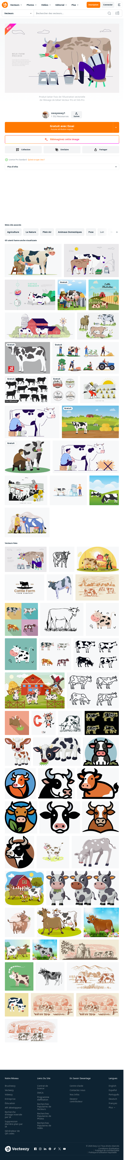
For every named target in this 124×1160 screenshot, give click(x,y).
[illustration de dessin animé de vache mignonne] (101, 750)
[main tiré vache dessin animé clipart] (19, 921)
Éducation (10, 1101)
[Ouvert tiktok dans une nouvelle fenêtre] (55, 1147)
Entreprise (10, 1097)
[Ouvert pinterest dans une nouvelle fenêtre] (50, 1147)
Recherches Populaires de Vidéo (43, 1124)
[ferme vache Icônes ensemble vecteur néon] (102, 722)
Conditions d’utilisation (106, 1147)
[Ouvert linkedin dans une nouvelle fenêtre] (45, 1147)
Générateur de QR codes (12, 1131)
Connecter (108, 4)
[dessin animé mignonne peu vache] (18, 750)
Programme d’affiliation (42, 1097)
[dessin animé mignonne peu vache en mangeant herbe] (57, 750)
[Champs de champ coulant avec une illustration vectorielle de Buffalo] (26, 489)
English (110, 1084)
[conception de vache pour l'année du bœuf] (27, 356)
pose (90, 230)
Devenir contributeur (74, 1098)
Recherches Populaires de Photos (43, 1115)
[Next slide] (112, 230)
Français (110, 1101)
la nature (31, 230)
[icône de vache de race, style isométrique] (60, 586)
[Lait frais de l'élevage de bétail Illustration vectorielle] (91, 259)
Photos (30, 4)
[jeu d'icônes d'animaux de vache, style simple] (96, 653)
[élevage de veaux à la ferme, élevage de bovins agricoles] (95, 851)
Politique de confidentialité (105, 1149)
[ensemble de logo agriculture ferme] (64, 388)
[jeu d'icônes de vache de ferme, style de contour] (93, 689)
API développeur (13, 1106)
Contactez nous (76, 1088)
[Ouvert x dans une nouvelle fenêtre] (59, 1147)
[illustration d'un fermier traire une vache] (68, 489)
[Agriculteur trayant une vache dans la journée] (72, 293)
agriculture (13, 230)
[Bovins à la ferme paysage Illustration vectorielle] (103, 293)
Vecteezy (9, 1088)
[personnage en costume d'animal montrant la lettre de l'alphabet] (43, 722)
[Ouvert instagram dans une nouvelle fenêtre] (40, 1147)
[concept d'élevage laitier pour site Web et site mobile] (27, 521)
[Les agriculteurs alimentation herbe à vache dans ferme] (98, 558)
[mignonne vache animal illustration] (102, 618)
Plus (74, 4)
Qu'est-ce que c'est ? (36, 159)
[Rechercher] (109, 13)
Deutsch (110, 1097)
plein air (47, 230)
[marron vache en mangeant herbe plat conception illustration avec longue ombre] (17, 722)
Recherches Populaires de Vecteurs (43, 1105)
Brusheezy (10, 1084)
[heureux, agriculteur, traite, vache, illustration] (33, 259)
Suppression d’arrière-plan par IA (12, 1123)
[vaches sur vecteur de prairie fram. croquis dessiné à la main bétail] (89, 948)
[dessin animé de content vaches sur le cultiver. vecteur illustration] (35, 689)
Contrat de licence (41, 1085)
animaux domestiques (70, 230)
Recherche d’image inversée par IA (12, 1113)
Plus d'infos (12, 165)
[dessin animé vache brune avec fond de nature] (101, 921)
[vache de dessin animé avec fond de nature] (45, 948)
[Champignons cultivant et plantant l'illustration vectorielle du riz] (99, 388)
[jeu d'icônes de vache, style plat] (21, 618)
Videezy (9, 1093)
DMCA (39, 1091)
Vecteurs (14, 4)
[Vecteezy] (5, 5)
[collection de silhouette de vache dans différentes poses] (26, 388)
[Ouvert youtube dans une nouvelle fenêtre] (64, 1147)
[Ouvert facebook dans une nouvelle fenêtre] (35, 1147)
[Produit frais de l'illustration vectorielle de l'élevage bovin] (30, 293)
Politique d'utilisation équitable (100, 1150)
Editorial (59, 4)
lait (102, 230)
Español (110, 1088)
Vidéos (44, 4)
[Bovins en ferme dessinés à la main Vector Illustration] (98, 324)
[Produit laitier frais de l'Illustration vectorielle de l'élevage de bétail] (26, 558)
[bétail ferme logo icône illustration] (24, 586)
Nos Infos (73, 1093)
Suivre (76, 116)
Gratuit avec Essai (62, 127)
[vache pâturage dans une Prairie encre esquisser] (70, 722)
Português (111, 1093)
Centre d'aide (75, 1084)
